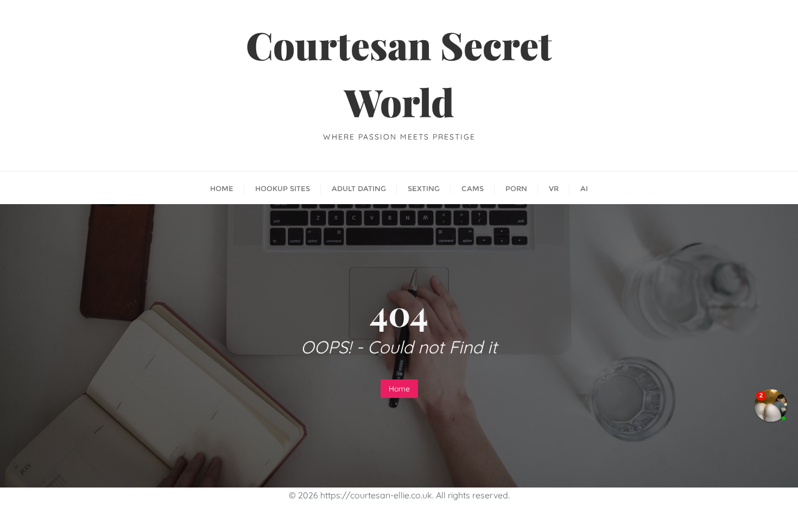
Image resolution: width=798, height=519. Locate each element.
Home (399, 389)
